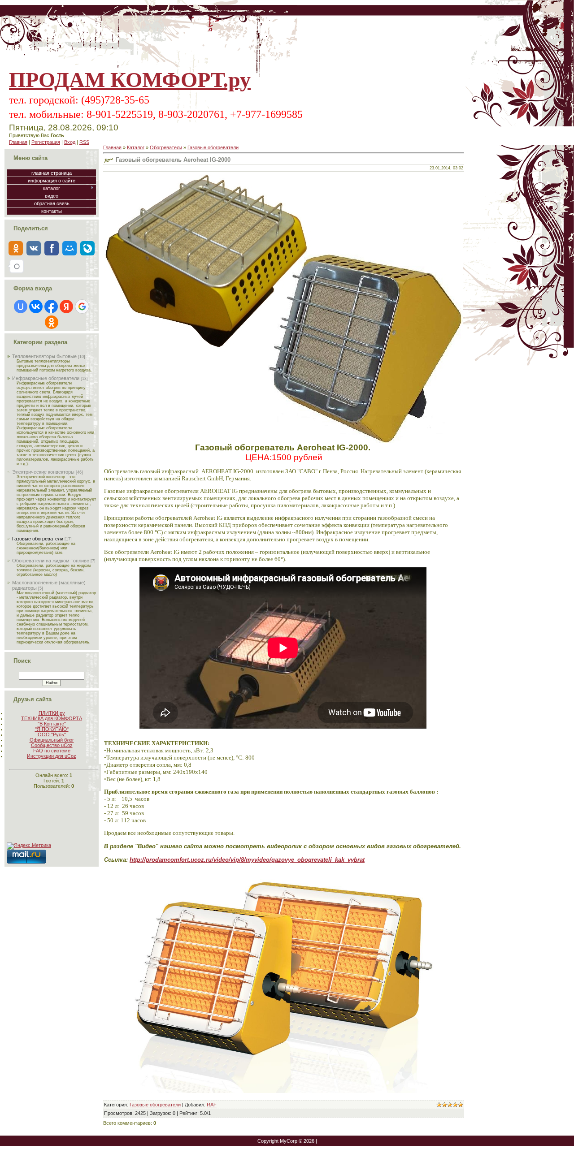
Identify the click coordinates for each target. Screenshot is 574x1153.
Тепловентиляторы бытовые (44, 356)
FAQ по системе (51, 750)
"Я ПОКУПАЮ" (52, 729)
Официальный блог (52, 740)
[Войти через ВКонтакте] (36, 306)
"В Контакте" (52, 723)
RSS (84, 142)
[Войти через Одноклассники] (51, 322)
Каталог (135, 147)
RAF (212, 1104)
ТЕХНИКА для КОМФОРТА (51, 718)
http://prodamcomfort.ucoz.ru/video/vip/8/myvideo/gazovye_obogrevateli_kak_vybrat (247, 859)
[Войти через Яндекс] (66, 306)
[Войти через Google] (82, 306)
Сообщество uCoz (52, 745)
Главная (18, 142)
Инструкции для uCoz (51, 756)
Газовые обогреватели (37, 538)
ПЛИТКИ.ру (52, 713)
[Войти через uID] (20, 306)
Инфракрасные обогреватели (45, 378)
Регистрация (45, 142)
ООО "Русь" (52, 734)
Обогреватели (166, 147)
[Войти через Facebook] (51, 306)
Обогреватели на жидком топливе (50, 560)
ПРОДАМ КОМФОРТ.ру (130, 79)
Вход (69, 142)
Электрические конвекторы (43, 472)
